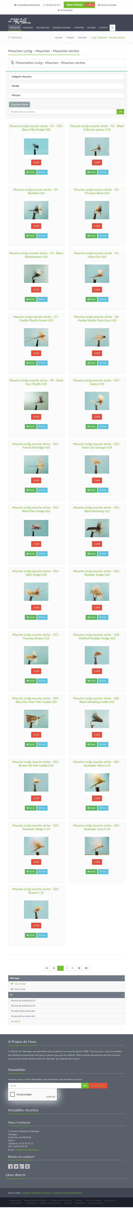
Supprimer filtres (19, 104)
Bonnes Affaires (62, 28)
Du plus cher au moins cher (23, 1016)
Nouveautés (43, 28)
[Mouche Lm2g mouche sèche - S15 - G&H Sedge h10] (36, 591)
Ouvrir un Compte (108, 5)
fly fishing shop (110, 1200)
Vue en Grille (20, 984)
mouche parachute (96, 1203)
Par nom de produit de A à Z (23, 1000)
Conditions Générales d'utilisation (67, 1193)
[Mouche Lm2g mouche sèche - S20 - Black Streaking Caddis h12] (97, 719)
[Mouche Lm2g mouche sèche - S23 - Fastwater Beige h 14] (36, 846)
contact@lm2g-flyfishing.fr (28, 5)
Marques (28, 28)
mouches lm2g (30, 1203)
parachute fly (80, 1203)
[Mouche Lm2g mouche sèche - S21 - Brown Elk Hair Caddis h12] (36, 782)
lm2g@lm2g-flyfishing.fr (27, 1150)
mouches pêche (16, 1203)
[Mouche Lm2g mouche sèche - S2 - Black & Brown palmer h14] (97, 146)
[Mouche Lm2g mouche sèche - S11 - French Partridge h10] (36, 464)
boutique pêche (15, 1200)
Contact (103, 28)
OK (120, 111)
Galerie (91, 28)
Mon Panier (80, 4)
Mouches (82, 37)
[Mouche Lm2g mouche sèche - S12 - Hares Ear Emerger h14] (97, 464)
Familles (15, 86)
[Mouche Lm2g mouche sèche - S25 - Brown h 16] (36, 909)
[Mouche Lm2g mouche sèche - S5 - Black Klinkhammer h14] (36, 274)
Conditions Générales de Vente (35, 1193)
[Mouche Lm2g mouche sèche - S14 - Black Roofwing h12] (97, 528)
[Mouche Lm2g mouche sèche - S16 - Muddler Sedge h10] (97, 591)
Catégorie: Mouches (21, 77)
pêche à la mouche (93, 1200)
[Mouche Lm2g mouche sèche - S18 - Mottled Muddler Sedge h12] (97, 655)
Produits (15, 28)
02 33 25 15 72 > (53, 5)
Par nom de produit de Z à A (23, 1006)
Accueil (58, 37)
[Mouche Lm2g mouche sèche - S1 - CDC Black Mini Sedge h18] (36, 146)
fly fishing (79, 1200)
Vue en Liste (19, 989)
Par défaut (15, 1021)
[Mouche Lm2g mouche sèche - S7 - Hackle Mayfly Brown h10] (36, 337)
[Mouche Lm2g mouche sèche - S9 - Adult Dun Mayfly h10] (36, 401)
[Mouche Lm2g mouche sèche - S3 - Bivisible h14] (36, 210)
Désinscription (98, 1085)
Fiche (43, 172)
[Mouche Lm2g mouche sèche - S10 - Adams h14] (97, 401)
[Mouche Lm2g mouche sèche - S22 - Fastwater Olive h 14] (97, 782)
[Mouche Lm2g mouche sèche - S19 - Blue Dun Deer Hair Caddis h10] (36, 719)
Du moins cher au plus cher (23, 1011)
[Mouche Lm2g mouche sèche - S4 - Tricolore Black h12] (97, 210)
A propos (79, 28)
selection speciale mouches (50, 1203)
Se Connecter (66, 10)
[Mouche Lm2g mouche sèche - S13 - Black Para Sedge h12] (36, 528)
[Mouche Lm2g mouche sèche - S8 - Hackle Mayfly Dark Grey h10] (97, 337)
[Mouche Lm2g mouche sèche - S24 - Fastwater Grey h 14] (97, 846)
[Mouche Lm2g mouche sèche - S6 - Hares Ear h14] (97, 274)
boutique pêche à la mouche (61, 1200)
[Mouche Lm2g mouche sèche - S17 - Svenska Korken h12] (36, 655)
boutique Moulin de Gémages (35, 1200)
